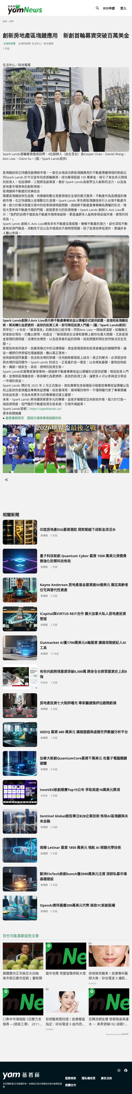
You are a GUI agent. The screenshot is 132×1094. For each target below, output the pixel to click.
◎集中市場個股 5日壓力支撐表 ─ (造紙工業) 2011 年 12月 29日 (22, 1022)
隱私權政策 (88, 1078)
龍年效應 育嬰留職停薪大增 (66, 973)
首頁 (5, 21)
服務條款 (70, 1078)
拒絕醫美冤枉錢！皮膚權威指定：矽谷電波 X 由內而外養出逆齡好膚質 (65, 1022)
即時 (11, 21)
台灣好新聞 (9, 43)
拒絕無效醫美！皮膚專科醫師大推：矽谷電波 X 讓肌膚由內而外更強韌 (108, 976)
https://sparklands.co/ (46, 409)
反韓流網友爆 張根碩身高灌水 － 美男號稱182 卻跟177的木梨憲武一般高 (109, 1022)
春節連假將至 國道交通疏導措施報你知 (33, 418)
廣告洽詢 (106, 1078)
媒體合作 (70, 1085)
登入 (123, 8)
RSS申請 (109, 8)
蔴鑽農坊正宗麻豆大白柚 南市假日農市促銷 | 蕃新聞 (22, 976)
